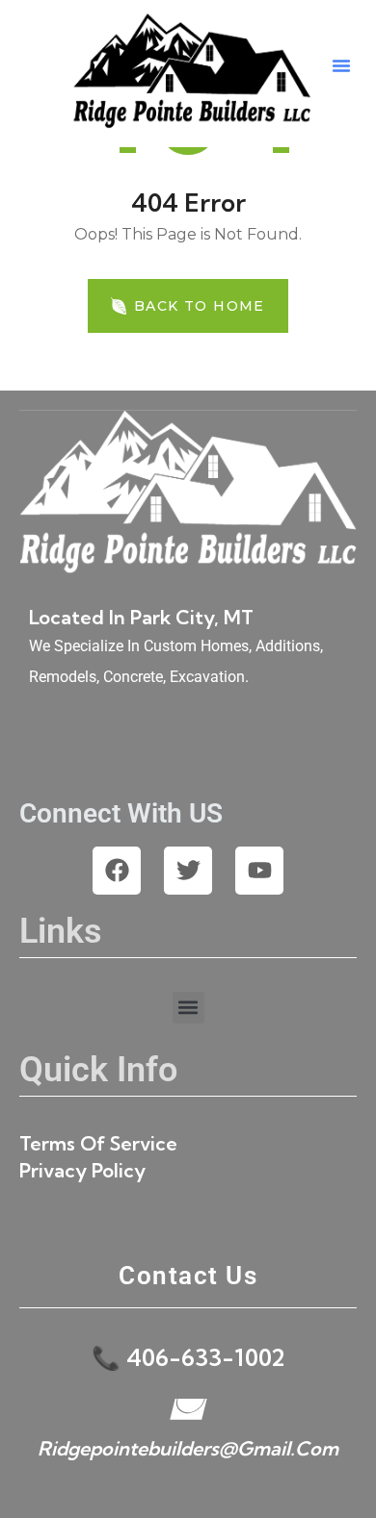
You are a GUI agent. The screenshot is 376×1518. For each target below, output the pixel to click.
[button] (341, 65)
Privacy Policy (82, 1170)
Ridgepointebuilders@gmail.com (188, 1448)
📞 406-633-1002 (188, 1357)
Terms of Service (98, 1143)
